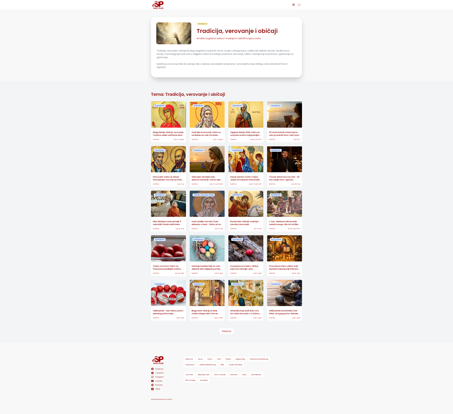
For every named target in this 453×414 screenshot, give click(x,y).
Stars (244, 374)
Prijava (228, 359)
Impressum (190, 365)
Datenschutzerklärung (259, 359)
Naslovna (189, 359)
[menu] (293, 5)
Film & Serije (190, 380)
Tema (200, 359)
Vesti (219, 359)
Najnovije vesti (203, 374)
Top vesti (189, 374)
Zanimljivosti (202, 24)
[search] (299, 5)
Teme (209, 359)
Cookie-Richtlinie (235, 365)
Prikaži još (226, 331)
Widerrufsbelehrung (207, 365)
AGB (222, 365)
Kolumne (233, 374)
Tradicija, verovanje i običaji (204, 195)
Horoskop (204, 380)
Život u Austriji (276, 239)
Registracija (240, 359)
